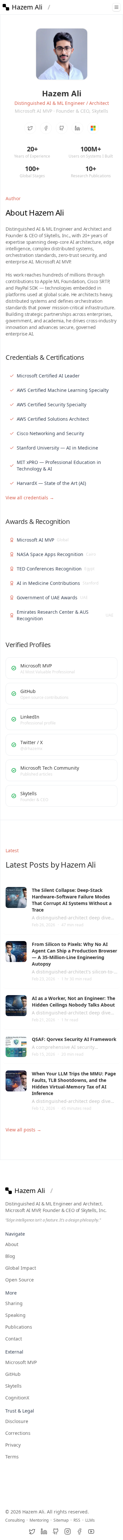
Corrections (18, 1433)
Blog (10, 1256)
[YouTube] (91, 1531)
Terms (12, 1456)
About (11, 1244)
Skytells (13, 1386)
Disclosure (16, 1421)
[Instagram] (67, 1531)
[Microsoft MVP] (93, 128)
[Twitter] (30, 128)
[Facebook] (46, 128)
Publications (18, 1327)
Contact (13, 1339)
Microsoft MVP (21, 1362)
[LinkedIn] (77, 128)
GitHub (13, 1374)
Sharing (14, 1303)
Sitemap (61, 1520)
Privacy (13, 1445)
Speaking (15, 1315)
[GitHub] (62, 128)
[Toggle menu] (116, 7)
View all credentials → (30, 497)
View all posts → (23, 1129)
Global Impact (20, 1268)
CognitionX (17, 1398)
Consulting (15, 1520)
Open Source (19, 1280)
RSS (76, 1520)
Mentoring (39, 1520)
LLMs (90, 1520)
